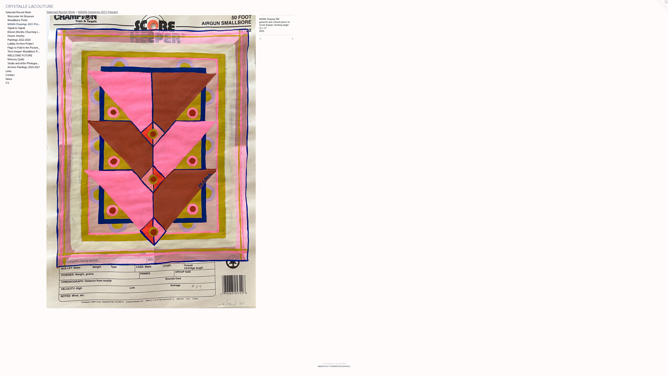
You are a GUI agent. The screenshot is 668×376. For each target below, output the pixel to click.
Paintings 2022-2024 (19, 40)
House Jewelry (16, 36)
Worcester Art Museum (20, 17)
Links (9, 71)
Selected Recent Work (18, 13)
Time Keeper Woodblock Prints (23, 52)
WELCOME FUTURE (19, 56)
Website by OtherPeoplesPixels (334, 366)
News (9, 79)
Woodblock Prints (17, 20)
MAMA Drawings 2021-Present (23, 24)
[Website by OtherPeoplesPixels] (661, 7)
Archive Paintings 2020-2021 (23, 67)
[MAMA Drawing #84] (151, 161)
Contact (10, 75)
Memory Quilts (15, 60)
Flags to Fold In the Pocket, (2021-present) (23, 48)
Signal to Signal (16, 28)
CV (7, 83)
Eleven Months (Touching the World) (23, 32)
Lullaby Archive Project (20, 44)
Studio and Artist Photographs (23, 64)
